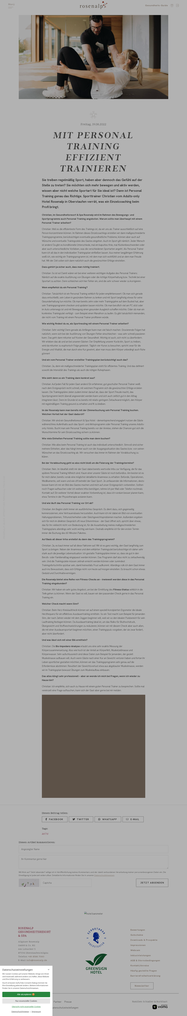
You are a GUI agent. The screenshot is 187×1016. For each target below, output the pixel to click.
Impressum (36, 1011)
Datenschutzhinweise (20, 1011)
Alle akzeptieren (24, 994)
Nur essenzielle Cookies (26, 1001)
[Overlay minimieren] (48, 969)
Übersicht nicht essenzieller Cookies (26, 1006)
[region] (26, 981)
